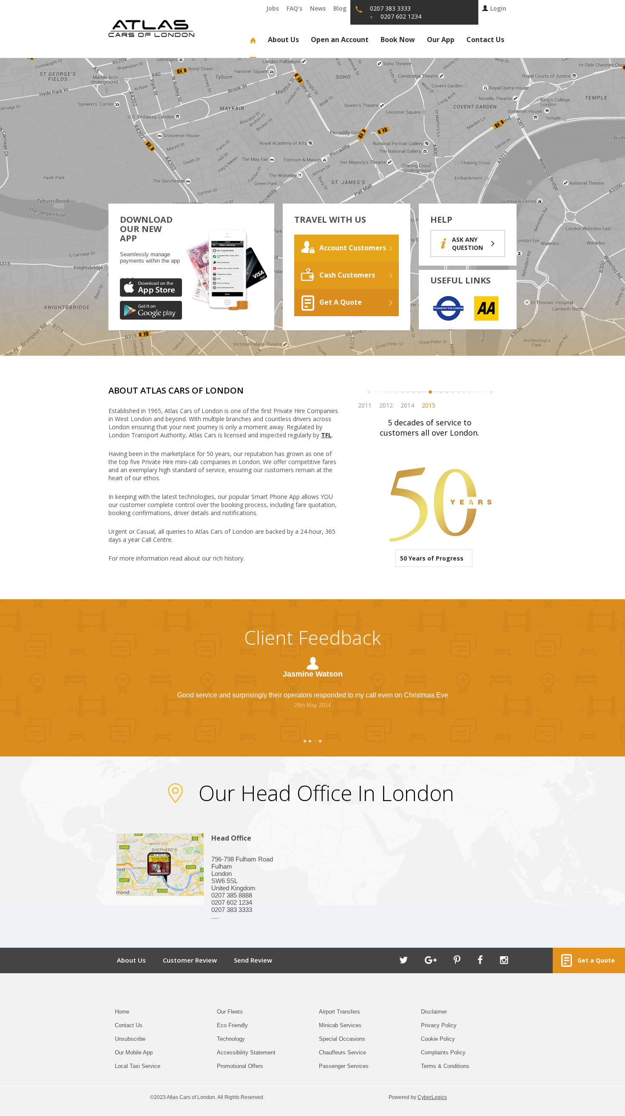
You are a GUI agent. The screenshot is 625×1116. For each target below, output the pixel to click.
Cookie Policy (438, 1039)
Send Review (253, 960)
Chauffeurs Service (342, 1052)
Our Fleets (230, 1011)
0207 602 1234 (401, 16)
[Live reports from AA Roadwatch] (448, 308)
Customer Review (190, 960)
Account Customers (352, 247)
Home (122, 1011)
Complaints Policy (443, 1052)
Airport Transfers (339, 1011)
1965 (428, 405)
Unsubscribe (130, 1039)
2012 (492, 405)
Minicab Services (340, 1025)
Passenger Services (344, 1066)
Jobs (272, 8)
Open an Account (340, 39)
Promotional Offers (240, 1066)
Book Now (398, 39)
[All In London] (486, 308)
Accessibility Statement (246, 1052)
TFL (326, 435)
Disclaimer (434, 1011)
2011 (470, 405)
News (318, 8)
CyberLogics (432, 1097)
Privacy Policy (439, 1025)
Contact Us (485, 39)
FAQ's (294, 8)
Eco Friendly (232, 1025)
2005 (449, 405)
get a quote (340, 302)
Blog (340, 8)
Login (498, 8)
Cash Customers (347, 275)
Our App (441, 39)
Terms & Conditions (445, 1066)
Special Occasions (342, 1039)
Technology (231, 1039)
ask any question (467, 243)
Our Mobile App (134, 1052)
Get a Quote (594, 960)
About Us (283, 39)
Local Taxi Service (137, 1066)
